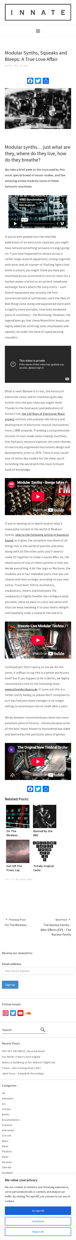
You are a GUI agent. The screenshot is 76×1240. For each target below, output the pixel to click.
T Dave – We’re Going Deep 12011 (21, 1068)
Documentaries (11, 1120)
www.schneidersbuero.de (21, 689)
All (17, 879)
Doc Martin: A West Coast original (21, 1056)
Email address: (12, 964)
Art (3, 1104)
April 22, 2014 (11, 65)
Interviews (8, 1130)
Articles (23, 879)
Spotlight (7, 1172)
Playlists (7, 1151)
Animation (7, 1098)
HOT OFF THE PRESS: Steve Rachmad (23, 1051)
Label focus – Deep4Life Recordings (23, 1073)
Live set (6, 1135)
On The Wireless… (17, 922)
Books (5, 1114)
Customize (38, 1221)
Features (7, 1125)
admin (26, 65)
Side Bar (7, 1167)
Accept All (38, 1210)
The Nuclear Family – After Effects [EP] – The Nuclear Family (56, 927)
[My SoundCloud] (28, 1014)
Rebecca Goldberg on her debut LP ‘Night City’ (29, 1062)
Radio (5, 1157)
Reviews (7, 1162)
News (5, 1146)
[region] (38, 1207)
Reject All (38, 1231)
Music (30, 879)
